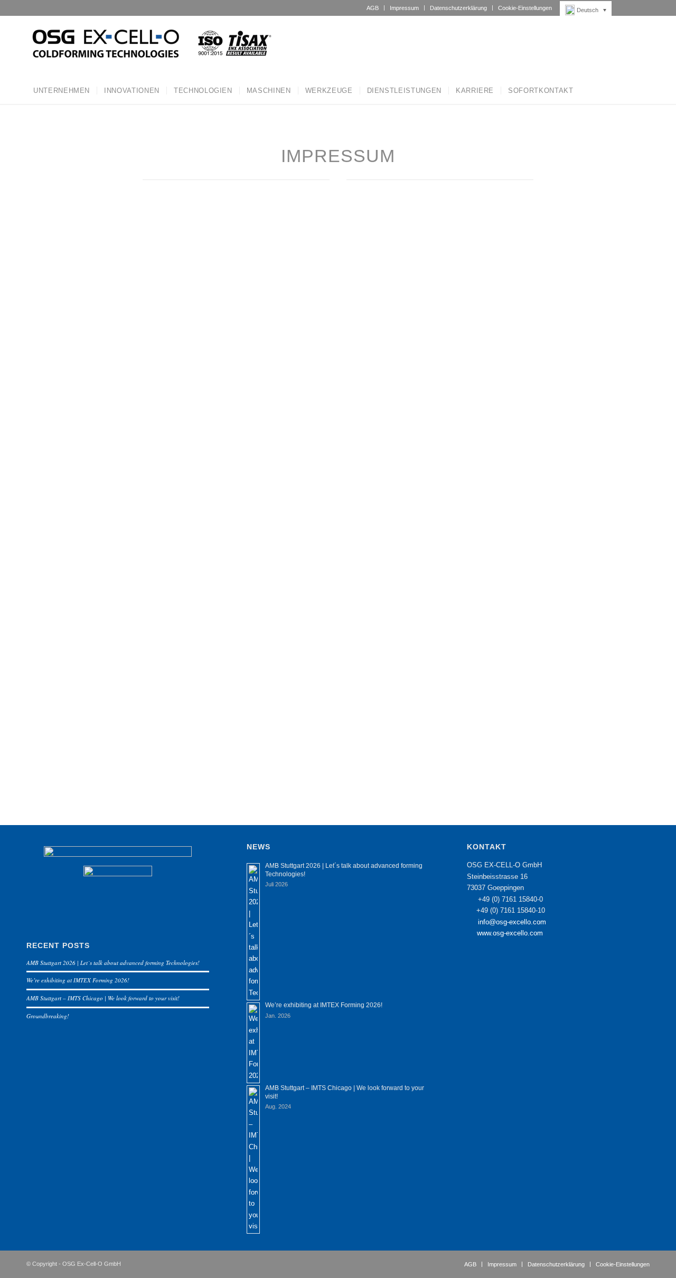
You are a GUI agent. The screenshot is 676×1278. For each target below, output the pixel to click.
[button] (588, 10)
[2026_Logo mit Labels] (150, 46)
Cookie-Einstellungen (525, 8)
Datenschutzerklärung (458, 8)
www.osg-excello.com (510, 933)
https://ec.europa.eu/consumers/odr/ (234, 552)
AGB (373, 8)
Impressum (404, 8)
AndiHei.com (486, 254)
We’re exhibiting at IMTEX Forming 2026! (77, 980)
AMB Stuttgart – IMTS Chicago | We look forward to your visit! (103, 998)
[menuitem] (372, 8)
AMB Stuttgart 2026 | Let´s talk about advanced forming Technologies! (113, 963)
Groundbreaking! (47, 1016)
